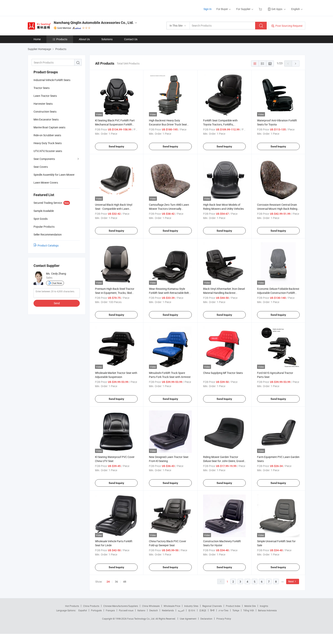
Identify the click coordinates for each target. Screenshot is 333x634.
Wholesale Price (172, 605)
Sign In (208, 9)
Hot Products (72, 605)
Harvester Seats (43, 103)
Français (110, 610)
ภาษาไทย (223, 610)
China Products (91, 605)
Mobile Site (250, 605)
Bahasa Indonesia (267, 610)
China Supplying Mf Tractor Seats (223, 373)
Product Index (233, 605)
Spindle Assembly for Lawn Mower (54, 174)
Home (37, 39)
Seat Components (44, 159)
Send (57, 303)
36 (116, 581)
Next (291, 581)
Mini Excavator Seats (46, 119)
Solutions (107, 39)
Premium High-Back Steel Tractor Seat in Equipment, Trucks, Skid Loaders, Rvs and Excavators (114, 293)
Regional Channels (212, 605)
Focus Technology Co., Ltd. (141, 618)
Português (96, 610)
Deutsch (153, 610)
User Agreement (188, 618)
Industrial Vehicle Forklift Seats (52, 80)
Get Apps (277, 9)
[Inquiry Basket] (261, 9)
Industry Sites (191, 605)
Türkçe (235, 610)
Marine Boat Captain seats (49, 127)
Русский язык (126, 610)
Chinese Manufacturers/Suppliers (120, 605)
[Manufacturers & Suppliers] (52, 7)
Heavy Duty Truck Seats (48, 143)
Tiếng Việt (248, 610)
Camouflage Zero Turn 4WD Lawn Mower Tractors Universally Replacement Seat (169, 209)
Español (82, 610)
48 (124, 581)
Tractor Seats (42, 88)
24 (108, 581)
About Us (84, 39)
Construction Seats (45, 111)
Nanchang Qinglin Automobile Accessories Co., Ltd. (94, 23)
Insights (264, 605)
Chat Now (56, 283)
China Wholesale (151, 605)
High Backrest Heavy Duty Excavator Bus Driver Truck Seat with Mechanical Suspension (168, 124)
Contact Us (130, 39)
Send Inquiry (116, 146)
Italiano (141, 610)
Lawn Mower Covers (46, 182)
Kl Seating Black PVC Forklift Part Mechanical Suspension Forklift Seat (115, 124)
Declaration (206, 618)
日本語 (202, 610)
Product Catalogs (48, 245)
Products (61, 39)
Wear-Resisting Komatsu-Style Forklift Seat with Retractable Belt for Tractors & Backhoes (169, 293)
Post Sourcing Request (289, 26)
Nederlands (168, 610)
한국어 (191, 610)
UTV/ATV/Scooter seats (48, 151)
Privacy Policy (223, 618)
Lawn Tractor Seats (45, 96)
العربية (181, 610)
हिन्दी (212, 610)
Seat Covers (41, 167)
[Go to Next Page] (295, 63)
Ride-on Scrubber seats (47, 135)
